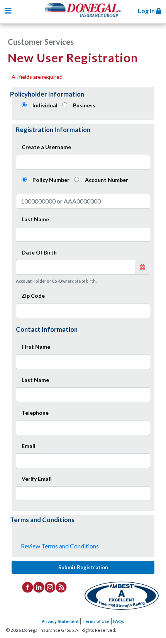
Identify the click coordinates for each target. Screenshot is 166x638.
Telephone (35, 412)
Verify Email (37, 478)
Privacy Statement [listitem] (60, 621)
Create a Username (46, 147)
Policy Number (50, 179)
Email (29, 446)
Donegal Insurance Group (86, 16)
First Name (36, 346)
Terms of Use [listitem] (96, 621)
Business (84, 105)
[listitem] (27, 587)
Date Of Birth (39, 252)
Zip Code (33, 295)
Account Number (106, 179)
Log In (147, 10)
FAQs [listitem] (118, 621)
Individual (45, 105)
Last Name (35, 219)
